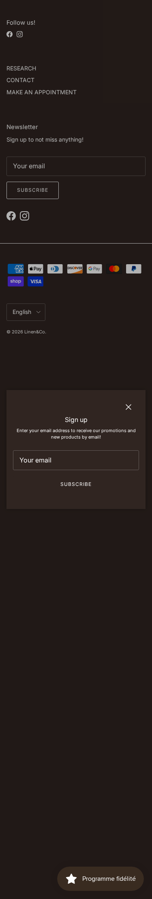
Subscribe (76, 484)
